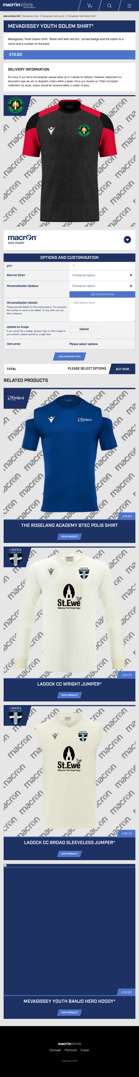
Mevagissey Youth (31, 16)
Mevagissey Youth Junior (54, 16)
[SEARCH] (109, 5)
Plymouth (71, 1050)
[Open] (127, 239)
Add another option (102, 294)
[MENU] (129, 5)
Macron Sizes (15, 275)
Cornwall (55, 1050)
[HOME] (69, 1044)
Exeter (85, 1050)
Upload (84, 329)
